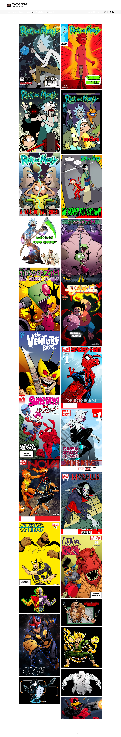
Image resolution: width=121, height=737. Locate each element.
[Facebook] (110, 12)
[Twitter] (105, 12)
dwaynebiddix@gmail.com (95, 12)
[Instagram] (108, 12)
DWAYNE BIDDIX (20, 4)
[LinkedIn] (113, 12)
